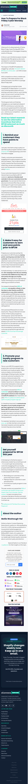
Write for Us (4, 743)
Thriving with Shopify (6, 720)
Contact (24, 10)
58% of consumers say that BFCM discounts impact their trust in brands (13, 490)
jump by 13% (5, 151)
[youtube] (20, 573)
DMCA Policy (14, 767)
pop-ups (4, 423)
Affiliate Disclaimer (14, 772)
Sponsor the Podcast (6, 738)
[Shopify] (14, 2)
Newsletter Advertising (7, 740)
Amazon (7, 169)
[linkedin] (11, 573)
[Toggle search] (26, 7)
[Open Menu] (2, 10)
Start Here (3, 725)
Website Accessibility (14, 777)
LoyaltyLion (5, 545)
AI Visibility (4, 730)
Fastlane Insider (5, 716)
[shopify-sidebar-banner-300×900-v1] (14, 616)
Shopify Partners (8, 15)
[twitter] (14, 573)
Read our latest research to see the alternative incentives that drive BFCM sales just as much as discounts (13, 121)
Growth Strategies (5, 728)
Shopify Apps (4, 732)
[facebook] (7, 573)
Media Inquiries (5, 745)
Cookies (14, 774)
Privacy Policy (14, 765)
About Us (18, 10)
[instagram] (17, 573)
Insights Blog (4, 711)
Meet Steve (4, 753)
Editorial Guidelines (6, 755)
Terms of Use (14, 762)
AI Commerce (4, 718)
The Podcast (4, 713)
